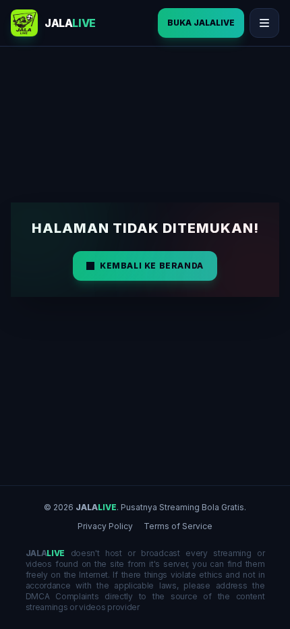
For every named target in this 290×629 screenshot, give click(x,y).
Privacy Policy (105, 526)
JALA (96, 507)
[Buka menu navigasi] (264, 23)
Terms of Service (178, 526)
